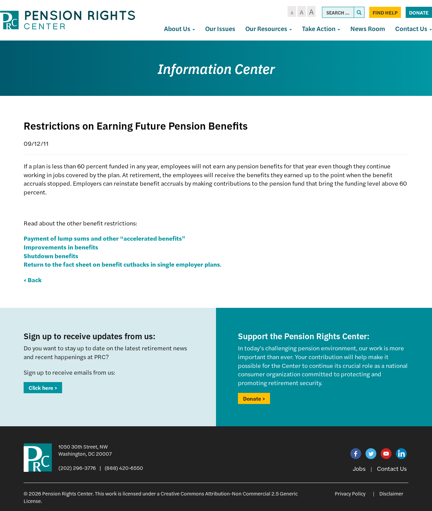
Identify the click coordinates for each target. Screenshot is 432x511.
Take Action (319, 28)
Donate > (254, 398)
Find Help (385, 12)
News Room (367, 28)
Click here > (43, 388)
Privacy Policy (350, 493)
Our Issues (220, 28)
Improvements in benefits (61, 247)
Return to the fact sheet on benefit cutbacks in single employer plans (122, 264)
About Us (178, 28)
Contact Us (392, 468)
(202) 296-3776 (77, 467)
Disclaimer (391, 493)
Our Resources (267, 28)
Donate (419, 12)
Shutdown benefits (51, 255)
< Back (33, 279)
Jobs (359, 468)
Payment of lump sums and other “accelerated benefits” (104, 238)
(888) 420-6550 (124, 467)
